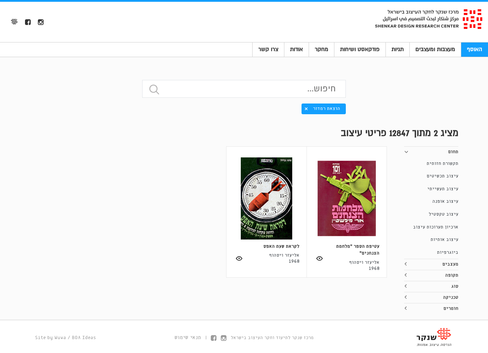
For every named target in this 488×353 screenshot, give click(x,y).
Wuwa (60, 338)
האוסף (474, 49)
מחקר (321, 49)
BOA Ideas (84, 338)
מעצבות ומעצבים (435, 49)
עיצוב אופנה (445, 201)
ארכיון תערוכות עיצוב (435, 227)
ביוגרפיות (447, 252)
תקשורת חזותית (442, 163)
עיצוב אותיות (444, 239)
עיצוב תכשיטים (442, 176)
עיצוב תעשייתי (442, 189)
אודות (296, 49)
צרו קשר (268, 49)
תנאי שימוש (187, 337)
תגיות (398, 49)
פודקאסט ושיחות (360, 49)
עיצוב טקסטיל (443, 214)
